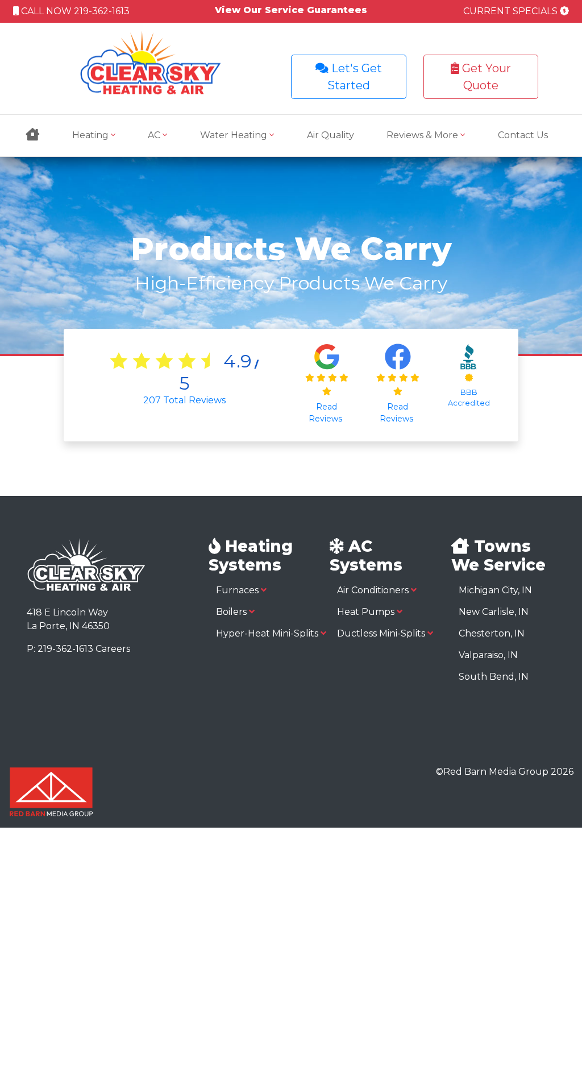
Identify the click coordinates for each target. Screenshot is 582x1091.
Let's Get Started (354, 76)
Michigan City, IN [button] (495, 590)
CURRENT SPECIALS (511, 11)
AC (155, 135)
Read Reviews (326, 413)
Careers (112, 648)
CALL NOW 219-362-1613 (74, 11)
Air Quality (330, 135)
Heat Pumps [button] (367, 611)
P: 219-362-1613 (60, 648)
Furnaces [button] (238, 590)
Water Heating (234, 135)
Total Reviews (184, 400)
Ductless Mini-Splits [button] (382, 633)
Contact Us (523, 135)
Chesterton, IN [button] (492, 633)
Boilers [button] (232, 611)
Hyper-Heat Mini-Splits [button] (268, 633)
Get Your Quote (485, 76)
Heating (91, 135)
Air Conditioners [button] (374, 590)
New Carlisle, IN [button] (494, 611)
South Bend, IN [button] (494, 676)
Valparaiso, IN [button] (488, 655)
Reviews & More (423, 135)
